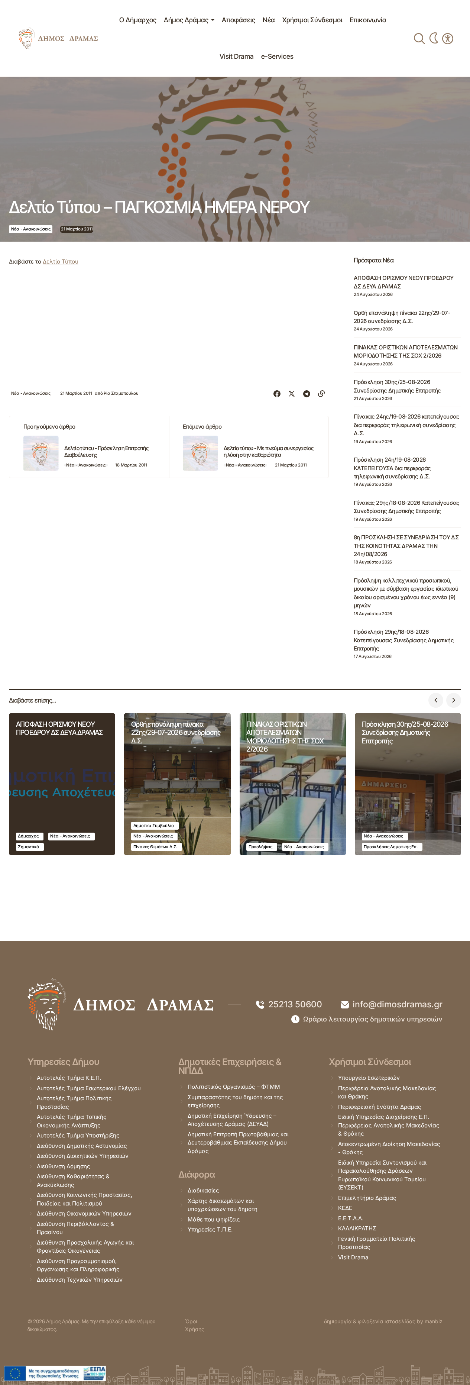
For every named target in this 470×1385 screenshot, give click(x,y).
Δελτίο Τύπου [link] (60, 261)
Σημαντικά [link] (28, 846)
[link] (58, 38)
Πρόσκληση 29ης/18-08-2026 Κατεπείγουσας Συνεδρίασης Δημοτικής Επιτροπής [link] (404, 640)
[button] (436, 700)
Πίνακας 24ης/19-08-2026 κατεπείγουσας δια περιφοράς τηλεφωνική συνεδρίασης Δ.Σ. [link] (407, 425)
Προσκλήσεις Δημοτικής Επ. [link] (390, 846)
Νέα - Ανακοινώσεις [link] (31, 229)
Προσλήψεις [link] (260, 846)
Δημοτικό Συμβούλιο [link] (153, 825)
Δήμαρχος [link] (28, 836)
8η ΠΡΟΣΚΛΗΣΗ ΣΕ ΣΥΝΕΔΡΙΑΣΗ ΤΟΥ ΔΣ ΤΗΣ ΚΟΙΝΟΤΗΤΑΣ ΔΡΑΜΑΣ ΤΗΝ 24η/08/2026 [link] (406, 546)
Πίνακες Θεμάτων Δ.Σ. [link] (155, 846)
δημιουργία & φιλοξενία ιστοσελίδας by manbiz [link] (383, 1321)
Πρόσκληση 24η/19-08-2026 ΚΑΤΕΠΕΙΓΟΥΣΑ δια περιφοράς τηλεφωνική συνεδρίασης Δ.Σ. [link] (392, 468)
